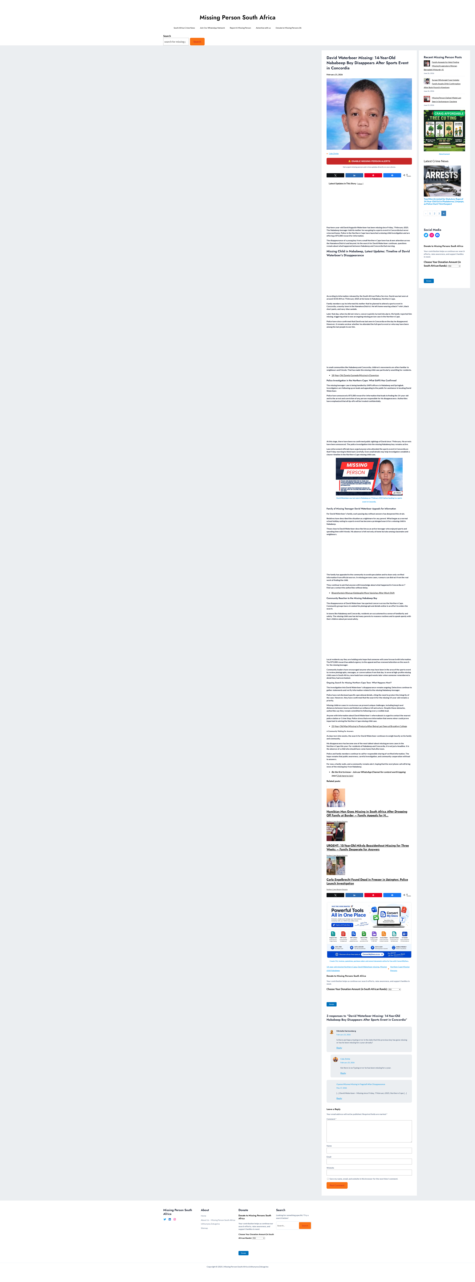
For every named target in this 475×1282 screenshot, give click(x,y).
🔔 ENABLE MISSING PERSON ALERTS (369, 161)
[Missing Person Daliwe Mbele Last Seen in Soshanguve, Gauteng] (427, 99)
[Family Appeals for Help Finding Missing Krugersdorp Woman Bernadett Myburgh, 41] (427, 64)
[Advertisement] (369, 207)
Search (167, 35)
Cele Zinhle (334, 153)
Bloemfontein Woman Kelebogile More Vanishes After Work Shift (363, 592)
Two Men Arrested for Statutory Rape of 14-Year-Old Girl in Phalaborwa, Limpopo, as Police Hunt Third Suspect (444, 201)
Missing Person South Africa (237, 17)
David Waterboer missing (368, 967)
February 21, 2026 (343, 1035)
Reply (339, 1047)
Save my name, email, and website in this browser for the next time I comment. (364, 1179)
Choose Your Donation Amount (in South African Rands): (357, 989)
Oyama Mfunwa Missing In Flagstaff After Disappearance (360, 1084)
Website (330, 1168)
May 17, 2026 (341, 1088)
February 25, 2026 (347, 1062)
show (360, 184)
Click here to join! (345, 775)
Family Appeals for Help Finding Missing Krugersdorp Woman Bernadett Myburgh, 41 (441, 66)
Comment (331, 1119)
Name (329, 1146)
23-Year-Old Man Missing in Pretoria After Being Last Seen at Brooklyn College (369, 726)
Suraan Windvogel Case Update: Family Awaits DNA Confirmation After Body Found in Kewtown (442, 84)
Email (329, 1157)
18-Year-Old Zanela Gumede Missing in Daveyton (355, 375)
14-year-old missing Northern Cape (342, 967)
